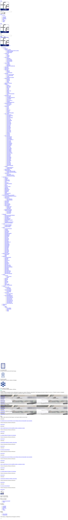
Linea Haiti (6, 67)
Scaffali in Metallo (10, 51)
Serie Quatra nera (8, 270)
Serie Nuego (7, 267)
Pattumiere (8, 58)
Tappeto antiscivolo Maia (11, 171)
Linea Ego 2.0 (7, 197)
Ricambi (8, 132)
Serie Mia (6, 279)
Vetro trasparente (9, 199)
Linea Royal (7, 201)
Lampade (6, 229)
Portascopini (7, 106)
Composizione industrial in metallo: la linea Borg (8, 442)
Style (7, 94)
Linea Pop (8, 155)
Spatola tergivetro (8, 193)
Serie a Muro (7, 113)
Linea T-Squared (7, 204)
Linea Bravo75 (7, 234)
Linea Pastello (7, 243)
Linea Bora (9, 116)
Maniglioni (8, 64)
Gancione (6, 187)
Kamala (8, 55)
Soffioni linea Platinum (8, 222)
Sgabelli (6, 166)
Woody (8, 82)
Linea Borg (6, 232)
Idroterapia (4, 214)
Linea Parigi (9, 154)
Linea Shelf (7, 247)
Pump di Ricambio (10, 165)
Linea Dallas (9, 141)
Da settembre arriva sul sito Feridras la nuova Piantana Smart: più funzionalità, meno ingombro (16, 420)
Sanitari (4, 274)
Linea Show (9, 159)
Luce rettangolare (10, 293)
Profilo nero (9, 207)
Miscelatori (6, 188)
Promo (8, 91)
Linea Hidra (7, 217)
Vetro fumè (9, 208)
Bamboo (8, 79)
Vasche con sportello (8, 210)
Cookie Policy (5, 514)
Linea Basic (9, 287)
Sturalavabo (7, 194)
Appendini (6, 177)
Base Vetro (8, 86)
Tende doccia (7, 173)
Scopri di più (2, 396)
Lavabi (4, 223)
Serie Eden (6, 258)
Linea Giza (9, 125)
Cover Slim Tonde (10, 75)
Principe (8, 111)
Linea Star (8, 161)
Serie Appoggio (7, 135)
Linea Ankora (9, 104)
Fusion (8, 89)
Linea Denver (9, 142)
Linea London (9, 148)
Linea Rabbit (9, 308)
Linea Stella (7, 249)
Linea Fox (8, 105)
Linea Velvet (9, 131)
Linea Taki (6, 69)
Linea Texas (9, 163)
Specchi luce (7, 292)
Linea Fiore (7, 66)
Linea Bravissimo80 (8, 233)
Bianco (8, 87)
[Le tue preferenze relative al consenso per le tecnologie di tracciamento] (1, 390)
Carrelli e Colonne (8, 49)
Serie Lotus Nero (7, 264)
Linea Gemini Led (10, 297)
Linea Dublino (9, 144)
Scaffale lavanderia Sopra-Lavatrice (13, 50)
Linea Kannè (7, 239)
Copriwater (6, 182)
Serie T (6, 283)
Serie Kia (6, 278)
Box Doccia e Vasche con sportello (8, 195)
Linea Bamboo (9, 138)
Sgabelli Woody (9, 168)
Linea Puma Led (9, 301)
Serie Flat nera (7, 260)
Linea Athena (9, 114)
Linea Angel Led (9, 296)
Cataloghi (4, 17)
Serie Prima (7, 268)
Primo (8, 310)
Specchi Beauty (7, 169)
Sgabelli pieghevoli (10, 167)
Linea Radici (9, 156)
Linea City (8, 118)
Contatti (4, 20)
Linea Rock (9, 128)
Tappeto (8, 62)
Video (4, 21)
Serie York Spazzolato (8, 273)
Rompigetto (7, 191)
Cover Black (9, 98)
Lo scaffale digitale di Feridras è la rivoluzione (8, 435)
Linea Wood (9, 291)
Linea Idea (8, 126)
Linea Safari (9, 158)
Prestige (8, 110)
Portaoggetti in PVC (8, 103)
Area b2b (3, 13)
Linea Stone (9, 162)
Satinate (8, 92)
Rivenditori (4, 18)
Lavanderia (6, 230)
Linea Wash (9, 164)
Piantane (8, 71)
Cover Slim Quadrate (10, 74)
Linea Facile (9, 122)
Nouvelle (8, 80)
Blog (3, 19)
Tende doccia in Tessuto (11, 175)
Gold (5, 306)
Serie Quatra (7, 269)
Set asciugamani (9, 60)
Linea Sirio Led (9, 302)
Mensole (8, 70)
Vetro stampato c (9, 198)
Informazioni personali (6, 500)
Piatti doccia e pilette (6, 253)
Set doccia (6, 220)
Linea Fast (6, 237)
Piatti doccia (7, 254)
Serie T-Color (7, 284)
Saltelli (6, 192)
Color (6, 181)
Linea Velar (9, 213)
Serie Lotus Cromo (8, 265)
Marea (8, 309)
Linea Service (7, 68)
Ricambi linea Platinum (8, 219)
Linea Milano (9, 151)
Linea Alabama (9, 136)
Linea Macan (9, 212)
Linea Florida (9, 145)
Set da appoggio (9, 61)
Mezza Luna (9, 90)
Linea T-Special (7, 203)
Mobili (4, 227)
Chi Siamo (4, 16)
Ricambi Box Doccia (8, 209)
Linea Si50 (6, 248)
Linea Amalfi (7, 231)
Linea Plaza (9, 127)
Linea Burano (7, 235)
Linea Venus (7, 251)
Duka (8, 108)
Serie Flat (6, 259)
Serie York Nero (7, 272)
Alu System (9, 96)
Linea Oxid (6, 242)
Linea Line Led (9, 298)
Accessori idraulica (8, 257)
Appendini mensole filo (11, 97)
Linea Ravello (7, 244)
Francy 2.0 (8, 99)
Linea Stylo (7, 202)
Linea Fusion (9, 123)
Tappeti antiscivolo (8, 170)
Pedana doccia (9, 59)
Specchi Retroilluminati (9, 295)
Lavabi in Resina (7, 226)
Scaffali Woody (9, 52)
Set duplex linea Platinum (9, 221)
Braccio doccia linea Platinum (10, 215)
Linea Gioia (9, 124)
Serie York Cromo (8, 271)
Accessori (4, 47)
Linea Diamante (9, 143)
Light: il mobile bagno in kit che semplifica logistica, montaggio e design (12, 464)
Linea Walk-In (7, 205)
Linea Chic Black (10, 117)
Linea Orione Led (10, 300)
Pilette (6, 255)
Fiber (8, 54)
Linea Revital (7, 245)
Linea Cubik (9, 119)
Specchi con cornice (8, 289)
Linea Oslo (9, 153)
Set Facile (8, 133)
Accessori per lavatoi (8, 228)
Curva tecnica (9, 276)
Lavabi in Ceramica (8, 225)
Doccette (6, 185)
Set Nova (8, 134)
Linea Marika (9, 149)
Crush (6, 184)
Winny (8, 81)
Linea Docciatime (8, 216)
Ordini (4, 501)
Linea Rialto (7, 246)
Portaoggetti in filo (8, 95)
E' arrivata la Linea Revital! (5, 449)
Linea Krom (9, 147)
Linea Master (7, 200)
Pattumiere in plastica (10, 77)
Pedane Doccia (7, 78)
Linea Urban (7, 250)
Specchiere (6, 252)
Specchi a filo (7, 286)
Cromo (8, 76)
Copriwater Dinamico (8, 183)
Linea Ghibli (9, 211)
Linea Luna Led (9, 299)
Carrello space (7, 179)
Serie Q (6, 280)
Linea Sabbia (9, 157)
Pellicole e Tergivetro (8, 83)
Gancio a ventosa (7, 186)
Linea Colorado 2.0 (10, 139)
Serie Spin (6, 282)
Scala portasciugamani (10, 93)
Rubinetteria (5, 256)
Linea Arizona (9, 137)
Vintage (8, 56)
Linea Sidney (9, 160)
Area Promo (5, 176)
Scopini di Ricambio (10, 112)
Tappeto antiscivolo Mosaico (11, 172)
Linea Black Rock (10, 115)
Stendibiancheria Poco (10, 102)
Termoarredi (5, 304)
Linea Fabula (7, 236)
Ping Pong (8, 109)
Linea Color (7, 57)
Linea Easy (9, 121)
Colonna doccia (7, 180)
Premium (8, 101)
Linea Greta (7, 238)
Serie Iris (6, 261)
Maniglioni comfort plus (11, 65)
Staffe (8, 277)
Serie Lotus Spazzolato (8, 266)
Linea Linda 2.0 (9, 100)
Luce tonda (9, 294)
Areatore (6, 178)
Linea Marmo (9, 150)
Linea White (9, 290)
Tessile (4, 305)
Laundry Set (7, 53)
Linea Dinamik (9, 120)
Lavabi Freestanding (8, 224)
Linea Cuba (9, 140)
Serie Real (6, 281)
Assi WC (6, 48)
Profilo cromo (9, 206)
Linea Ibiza (9, 146)
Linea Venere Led (10, 303)
